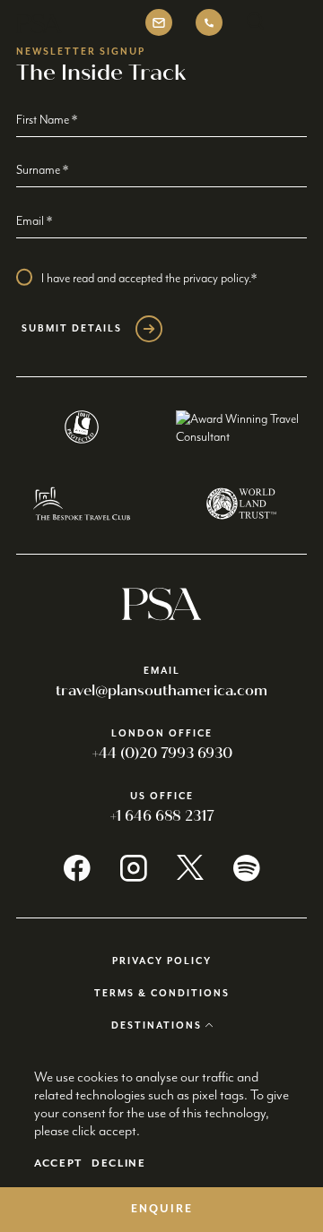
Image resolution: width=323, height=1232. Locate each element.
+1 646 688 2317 (161, 815)
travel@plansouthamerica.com (161, 690)
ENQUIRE (162, 1209)
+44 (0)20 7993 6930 (162, 753)
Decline (119, 1163)
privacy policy (216, 278)
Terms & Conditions (162, 993)
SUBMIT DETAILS (72, 328)
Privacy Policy (162, 961)
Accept (58, 1163)
